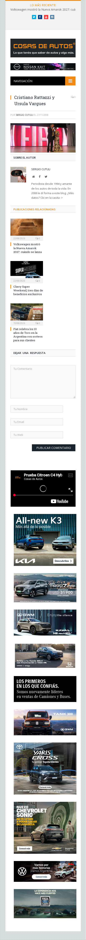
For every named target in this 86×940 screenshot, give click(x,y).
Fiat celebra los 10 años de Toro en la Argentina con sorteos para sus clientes (28, 334)
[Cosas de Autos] (43, 47)
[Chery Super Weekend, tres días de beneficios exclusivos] (26, 271)
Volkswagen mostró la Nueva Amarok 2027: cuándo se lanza (27, 248)
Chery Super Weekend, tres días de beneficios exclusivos (28, 290)
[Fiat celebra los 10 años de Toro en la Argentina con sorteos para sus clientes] (26, 314)
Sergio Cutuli (24, 114)
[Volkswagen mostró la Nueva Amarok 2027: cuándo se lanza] (26, 229)
